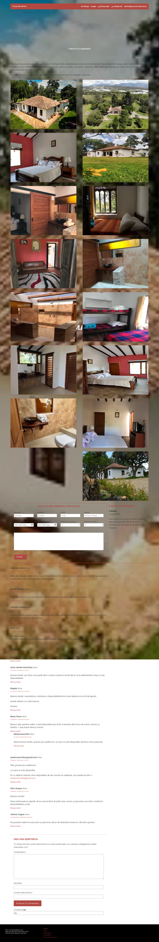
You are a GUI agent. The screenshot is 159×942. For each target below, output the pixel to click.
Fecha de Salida (44, 522)
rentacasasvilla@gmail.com (22, 778)
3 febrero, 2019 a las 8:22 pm (19, 791)
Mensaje (17, 531)
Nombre (17, 512)
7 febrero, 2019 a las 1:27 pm (19, 760)
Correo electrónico (24, 892)
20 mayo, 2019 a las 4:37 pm (19, 631)
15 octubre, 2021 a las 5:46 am (20, 571)
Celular (87, 512)
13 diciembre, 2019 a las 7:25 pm (20, 592)
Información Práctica (135, 6)
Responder (15, 582)
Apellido (41, 512)
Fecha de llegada (21, 522)
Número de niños (90, 522)
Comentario (20, 852)
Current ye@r (20, 909)
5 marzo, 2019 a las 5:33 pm (23, 737)
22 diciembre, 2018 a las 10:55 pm (21, 817)
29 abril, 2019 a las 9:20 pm (19, 652)
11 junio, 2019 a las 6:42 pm (19, 610)
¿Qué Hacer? (104, 6)
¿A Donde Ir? (117, 6)
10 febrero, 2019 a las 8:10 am (20, 719)
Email (63, 512)
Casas (93, 6)
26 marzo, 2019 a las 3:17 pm (19, 670)
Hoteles (85, 6)
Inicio (13, 12)
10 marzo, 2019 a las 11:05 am (20, 691)
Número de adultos (68, 522)
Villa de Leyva (19, 6)
